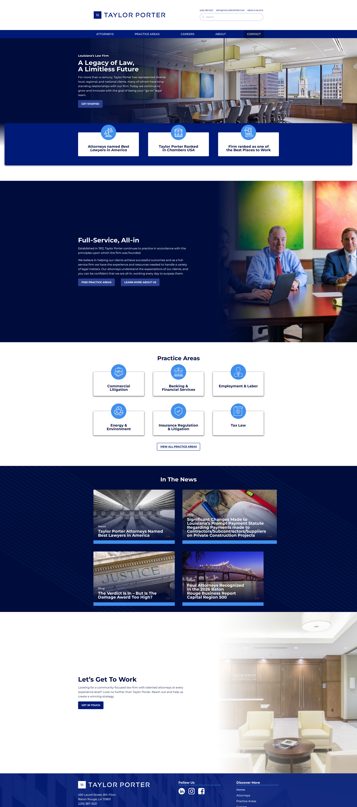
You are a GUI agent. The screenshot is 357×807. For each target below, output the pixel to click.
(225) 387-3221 (87, 803)
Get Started (90, 103)
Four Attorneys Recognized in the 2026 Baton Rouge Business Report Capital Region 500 (215, 591)
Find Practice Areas (96, 282)
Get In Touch (90, 705)
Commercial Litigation (118, 387)
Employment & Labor (238, 386)
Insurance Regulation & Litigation (178, 427)
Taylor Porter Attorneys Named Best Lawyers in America (130, 533)
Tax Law (238, 425)
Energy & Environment (119, 427)
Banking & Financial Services (178, 387)
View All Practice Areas (178, 446)
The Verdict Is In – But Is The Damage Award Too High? (127, 595)
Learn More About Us (140, 282)
